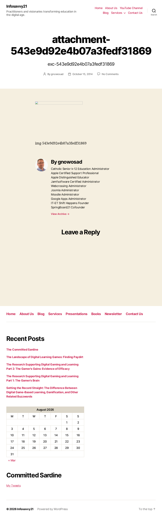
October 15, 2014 (82, 74)
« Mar (12, 460)
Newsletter (113, 314)
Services (116, 12)
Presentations (76, 314)
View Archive (60, 213)
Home (99, 8)
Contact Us (135, 12)
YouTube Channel (131, 8)
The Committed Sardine (22, 349)
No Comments (110, 74)
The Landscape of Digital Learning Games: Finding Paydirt (44, 357)
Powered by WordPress (52, 509)
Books (96, 314)
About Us (111, 8)
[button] (59, 119)
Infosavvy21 (16, 6)
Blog (106, 12)
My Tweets (13, 485)
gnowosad (57, 74)
